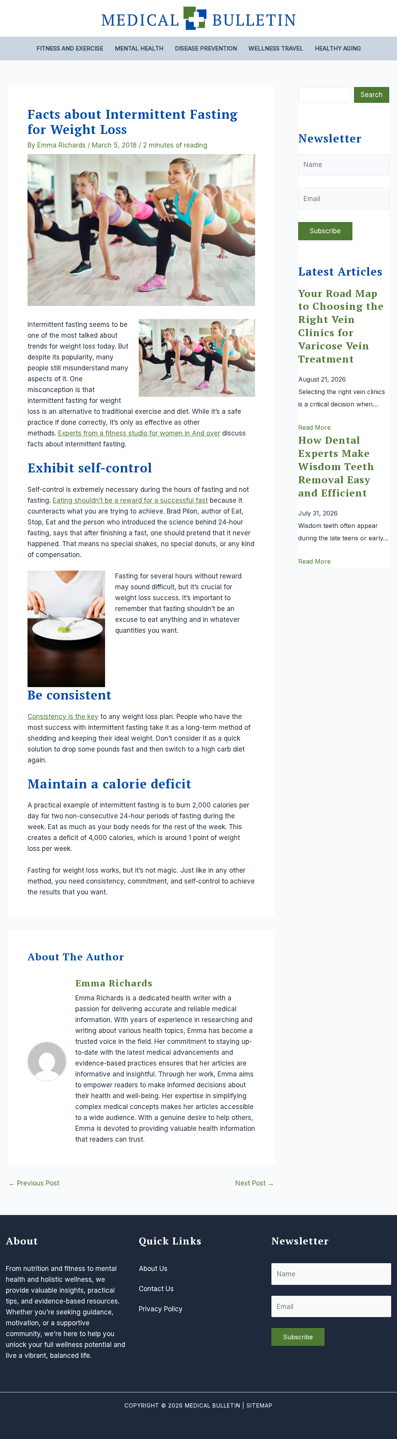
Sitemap (260, 1405)
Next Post (254, 1183)
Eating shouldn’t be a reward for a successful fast (130, 500)
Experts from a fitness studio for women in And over (139, 433)
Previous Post (34, 1183)
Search (372, 95)
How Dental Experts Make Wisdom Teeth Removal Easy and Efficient (336, 466)
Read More (314, 427)
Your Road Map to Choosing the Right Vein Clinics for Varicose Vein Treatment (341, 325)
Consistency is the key (63, 716)
